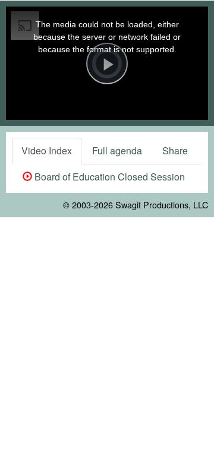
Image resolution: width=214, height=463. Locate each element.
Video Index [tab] (46, 150)
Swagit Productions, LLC (161, 204)
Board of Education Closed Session (108, 176)
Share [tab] (175, 150)
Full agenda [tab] (117, 150)
